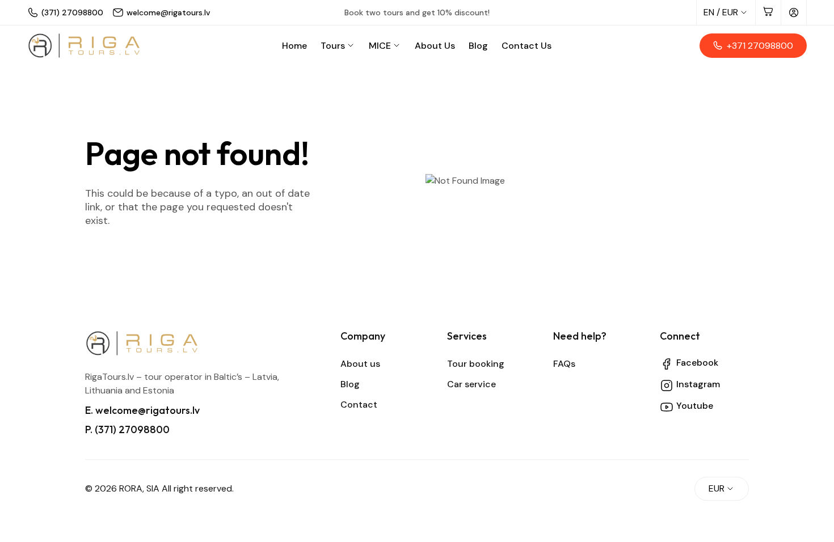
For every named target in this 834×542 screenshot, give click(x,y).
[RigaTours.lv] (84, 45)
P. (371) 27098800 (127, 429)
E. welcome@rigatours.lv (142, 410)
